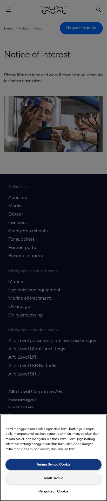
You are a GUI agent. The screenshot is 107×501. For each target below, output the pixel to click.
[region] (53, 457)
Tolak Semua (53, 478)
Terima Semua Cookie (53, 464)
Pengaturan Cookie (53, 491)
